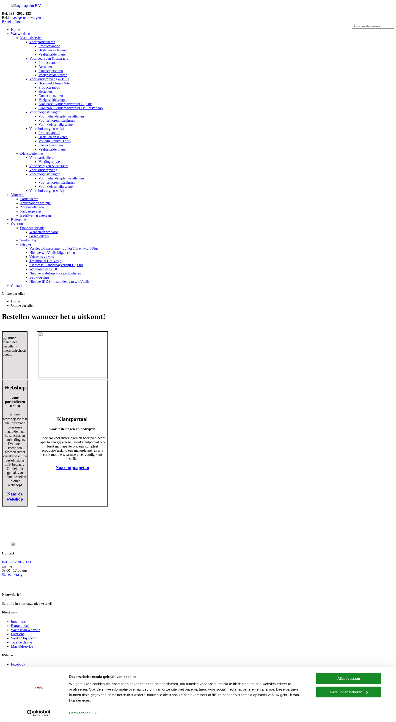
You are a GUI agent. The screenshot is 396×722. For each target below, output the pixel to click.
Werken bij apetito (24, 638)
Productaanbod (49, 46)
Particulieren (29, 199)
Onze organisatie (32, 228)
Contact (16, 286)
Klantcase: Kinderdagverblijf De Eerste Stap (70, 108)
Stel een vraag (12, 574)
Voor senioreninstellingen (56, 120)
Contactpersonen (50, 71)
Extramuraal (20, 626)
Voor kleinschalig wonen (56, 124)
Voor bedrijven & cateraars (48, 58)
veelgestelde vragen (26, 18)
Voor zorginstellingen (44, 112)
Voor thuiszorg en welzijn (47, 129)
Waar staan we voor (43, 232)
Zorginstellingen (32, 207)
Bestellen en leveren (53, 50)
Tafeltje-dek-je (21, 642)
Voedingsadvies (49, 162)
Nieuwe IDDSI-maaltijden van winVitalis (59, 281)
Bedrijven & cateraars (36, 215)
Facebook (18, 664)
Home (15, 29)
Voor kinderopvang (43, 170)
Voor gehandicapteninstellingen (61, 116)
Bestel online (11, 22)
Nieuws (25, 244)
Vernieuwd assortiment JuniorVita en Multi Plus (63, 248)
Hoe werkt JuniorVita (54, 83)
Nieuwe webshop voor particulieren (55, 273)
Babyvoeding (39, 277)
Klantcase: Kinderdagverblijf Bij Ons (65, 104)
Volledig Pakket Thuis (54, 141)
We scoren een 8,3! (43, 269)
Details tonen (80, 713)
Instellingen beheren (346, 692)
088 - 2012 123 (16, 562)
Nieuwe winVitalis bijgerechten (52, 253)
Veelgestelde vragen (52, 54)
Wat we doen (20, 34)
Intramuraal (19, 622)
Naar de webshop (15, 496)
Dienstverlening (31, 153)
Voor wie (17, 195)
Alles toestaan (348, 678)
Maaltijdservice (31, 38)
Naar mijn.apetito (72, 467)
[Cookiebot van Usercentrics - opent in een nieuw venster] (39, 713)
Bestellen (45, 67)
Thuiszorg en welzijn (35, 203)
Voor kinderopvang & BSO (49, 79)
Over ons (17, 224)
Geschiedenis (39, 236)
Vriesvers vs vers (41, 257)
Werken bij (28, 240)
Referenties (19, 219)
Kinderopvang (30, 211)
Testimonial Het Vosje (45, 261)
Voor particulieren (42, 42)
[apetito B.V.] (26, 6)
